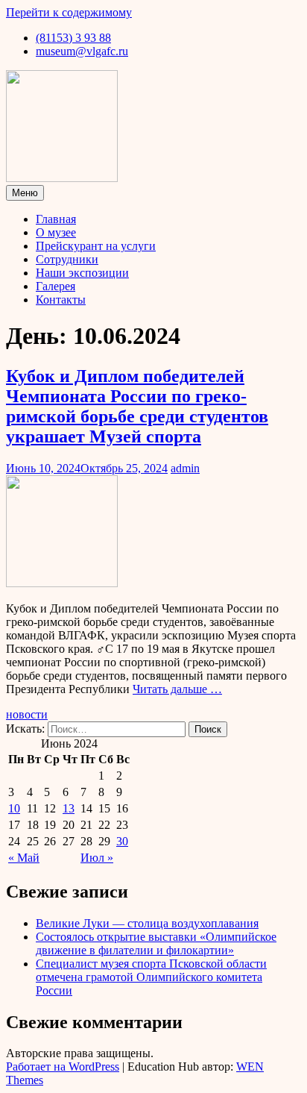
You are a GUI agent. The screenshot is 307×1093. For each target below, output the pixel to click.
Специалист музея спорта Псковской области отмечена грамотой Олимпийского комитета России (151, 977)
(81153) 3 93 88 (73, 37)
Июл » (96, 857)
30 (122, 841)
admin (185, 468)
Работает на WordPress (62, 1066)
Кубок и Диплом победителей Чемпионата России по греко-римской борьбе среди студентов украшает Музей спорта (137, 406)
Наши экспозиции (82, 272)
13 (69, 808)
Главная (56, 219)
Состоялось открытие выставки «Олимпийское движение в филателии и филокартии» (156, 943)
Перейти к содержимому (69, 12)
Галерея (55, 286)
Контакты (61, 299)
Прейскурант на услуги (96, 245)
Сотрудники (67, 259)
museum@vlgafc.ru (82, 51)
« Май (23, 857)
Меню (25, 192)
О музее (56, 232)
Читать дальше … (177, 689)
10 (14, 808)
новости (27, 714)
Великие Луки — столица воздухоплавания (147, 923)
